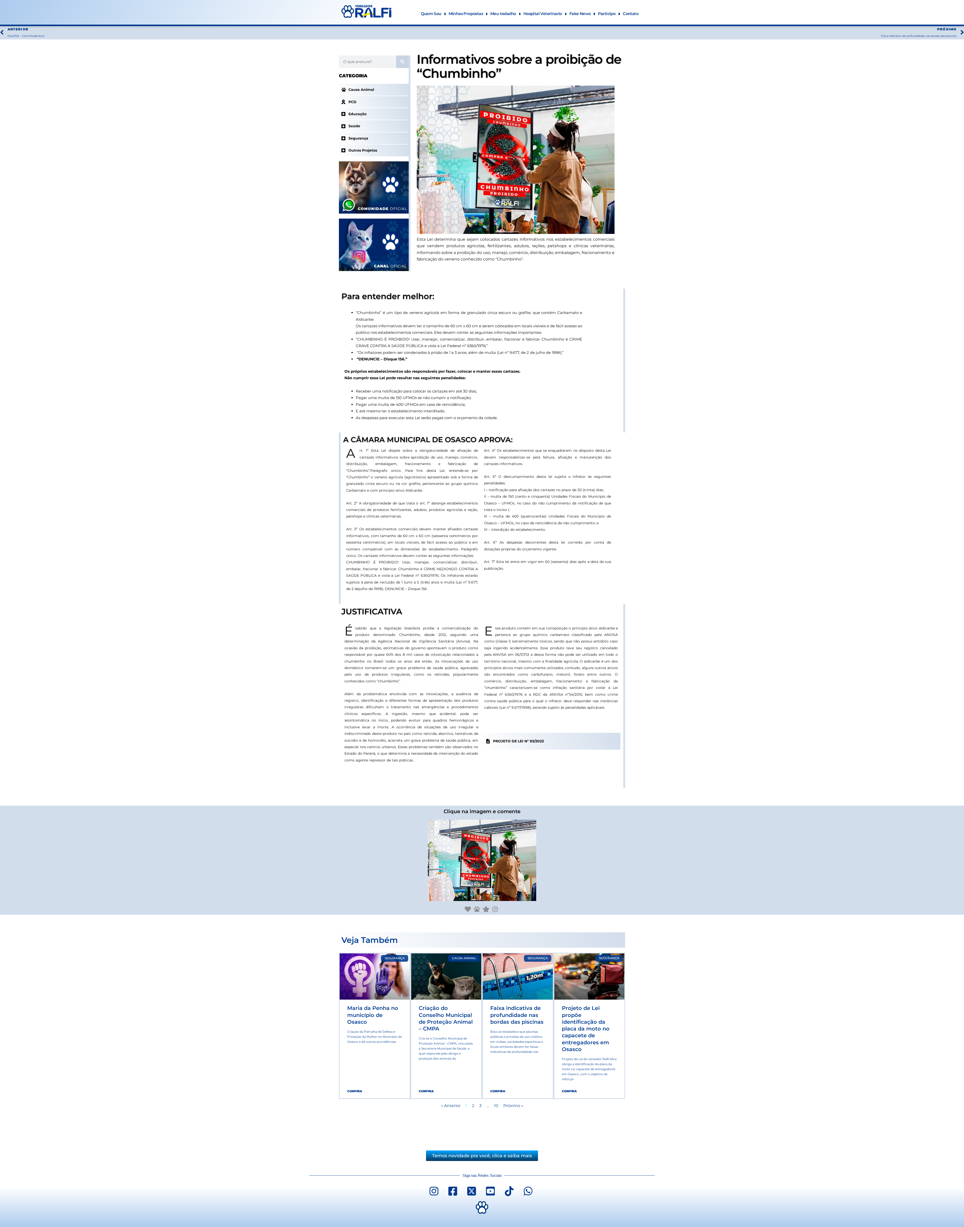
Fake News (580, 13)
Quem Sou (431, 13)
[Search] (402, 61)
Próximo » (513, 1105)
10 (496, 1105)
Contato (630, 13)
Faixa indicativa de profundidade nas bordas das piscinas (517, 1015)
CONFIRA (354, 1091)
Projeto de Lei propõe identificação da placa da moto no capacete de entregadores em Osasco (586, 1028)
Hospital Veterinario (542, 13)
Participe (607, 13)
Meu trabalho (503, 13)
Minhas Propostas (466, 13)
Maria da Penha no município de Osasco (372, 1015)
